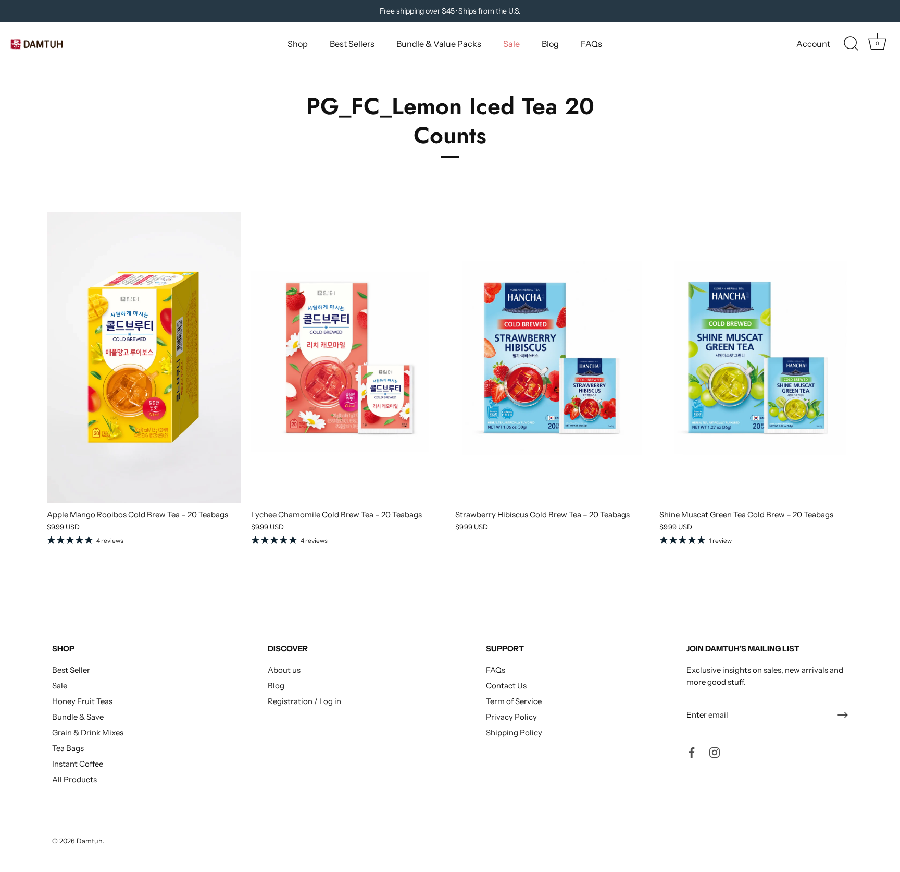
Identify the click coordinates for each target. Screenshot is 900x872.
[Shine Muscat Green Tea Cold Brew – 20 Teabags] (756, 357)
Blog (550, 44)
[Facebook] (691, 752)
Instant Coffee (77, 764)
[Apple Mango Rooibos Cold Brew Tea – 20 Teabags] (144, 357)
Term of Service (514, 701)
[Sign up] (843, 715)
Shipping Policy (514, 732)
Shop (298, 44)
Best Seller (71, 670)
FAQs (591, 44)
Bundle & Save (78, 717)
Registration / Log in (304, 701)
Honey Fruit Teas (82, 701)
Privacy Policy (511, 717)
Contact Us (506, 686)
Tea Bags (68, 748)
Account (813, 44)
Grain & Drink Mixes (87, 732)
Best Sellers (352, 44)
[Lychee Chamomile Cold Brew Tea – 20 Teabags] (348, 357)
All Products (74, 779)
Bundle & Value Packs (438, 44)
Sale (511, 44)
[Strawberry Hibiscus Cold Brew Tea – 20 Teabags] (552, 357)
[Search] (851, 43)
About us (284, 670)
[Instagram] (714, 752)
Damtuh (90, 841)
